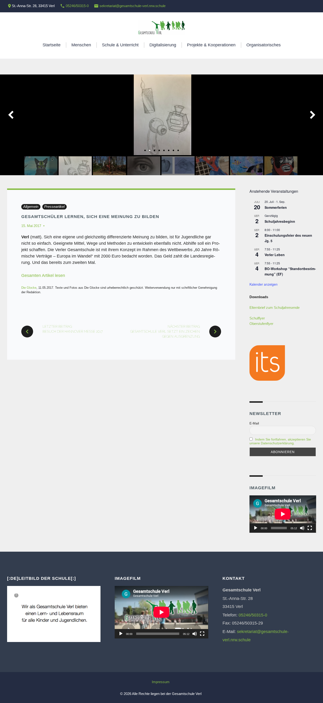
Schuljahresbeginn (280, 221)
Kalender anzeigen (263, 284)
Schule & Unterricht (120, 45)
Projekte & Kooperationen (211, 45)
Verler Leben (275, 254)
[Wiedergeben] (255, 528)
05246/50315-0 (77, 6)
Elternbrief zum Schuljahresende (274, 308)
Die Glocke (28, 287)
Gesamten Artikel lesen (43, 275)
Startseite (52, 45)
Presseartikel (54, 207)
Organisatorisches (263, 45)
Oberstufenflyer (261, 324)
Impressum (161, 682)
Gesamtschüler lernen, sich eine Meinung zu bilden (90, 216)
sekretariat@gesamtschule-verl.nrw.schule (133, 6)
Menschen (81, 45)
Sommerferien (276, 207)
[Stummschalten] (302, 528)
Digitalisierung (162, 45)
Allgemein (30, 207)
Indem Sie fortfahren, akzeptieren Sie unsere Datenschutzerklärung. (280, 441)
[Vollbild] (309, 528)
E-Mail (254, 423)
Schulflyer (257, 318)
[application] (282, 514)
